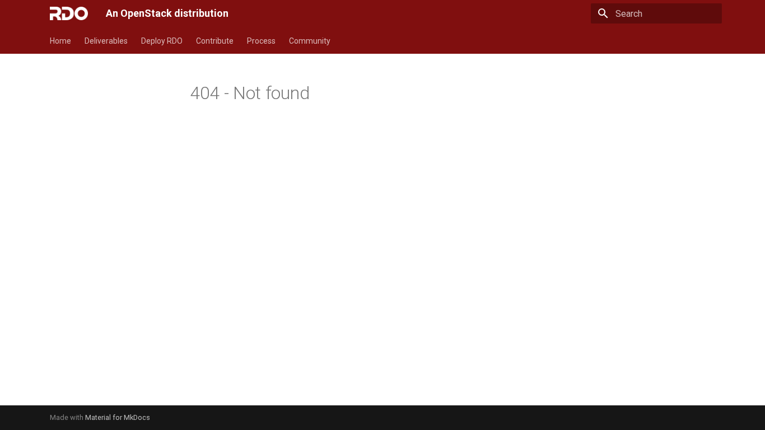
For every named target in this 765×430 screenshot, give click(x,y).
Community (309, 40)
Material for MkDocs (117, 417)
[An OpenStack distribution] (68, 13)
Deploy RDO (162, 40)
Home (60, 40)
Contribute (215, 40)
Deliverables (106, 40)
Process (261, 40)
